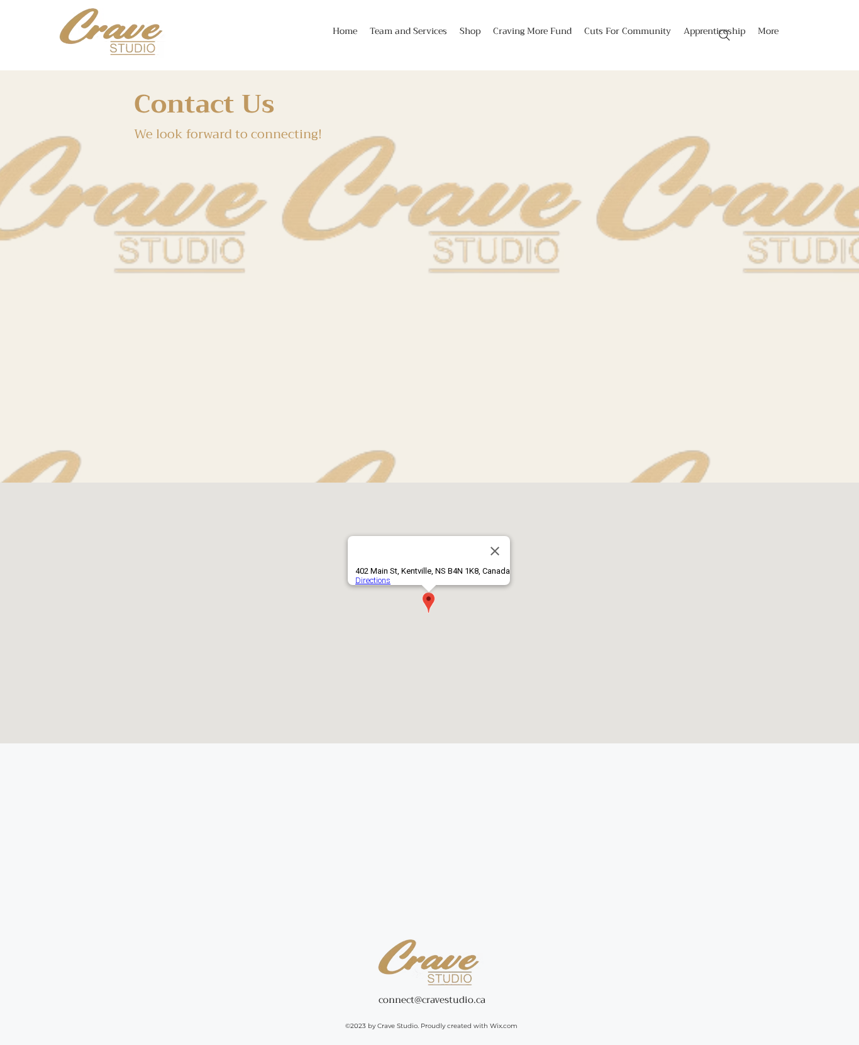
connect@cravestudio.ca (432, 1000)
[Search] (724, 35)
